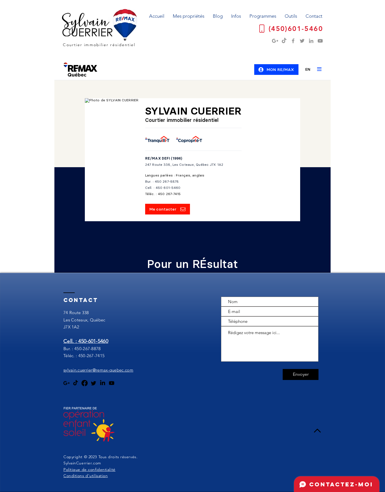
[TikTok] (284, 41)
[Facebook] (293, 41)
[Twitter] (302, 41)
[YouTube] (320, 41)
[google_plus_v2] (275, 41)
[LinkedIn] (311, 41)
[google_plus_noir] (66, 383)
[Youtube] (112, 383)
